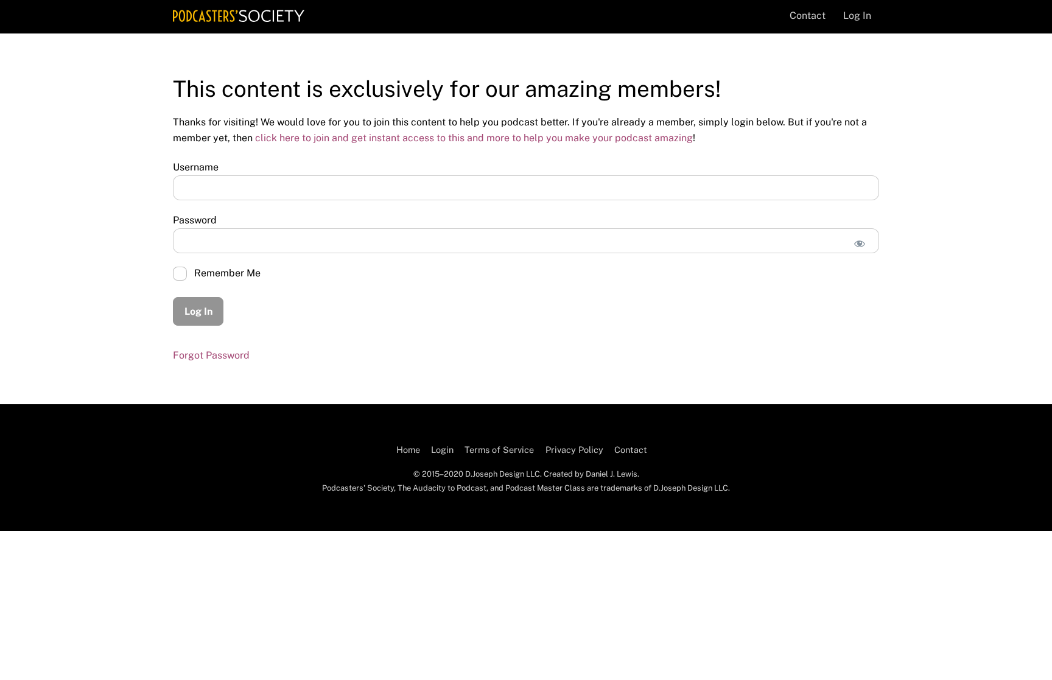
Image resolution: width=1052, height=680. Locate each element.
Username (196, 167)
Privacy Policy (574, 449)
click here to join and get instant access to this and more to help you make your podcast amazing (474, 138)
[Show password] (859, 243)
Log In (857, 15)
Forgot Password (211, 355)
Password (195, 220)
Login (442, 449)
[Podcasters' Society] (238, 16)
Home (408, 449)
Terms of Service (499, 449)
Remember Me (226, 273)
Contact (808, 15)
